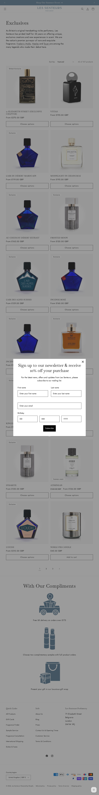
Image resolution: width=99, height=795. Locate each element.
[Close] (83, 362)
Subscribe (49, 428)
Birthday (21, 413)
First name (22, 387)
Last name (55, 387)
